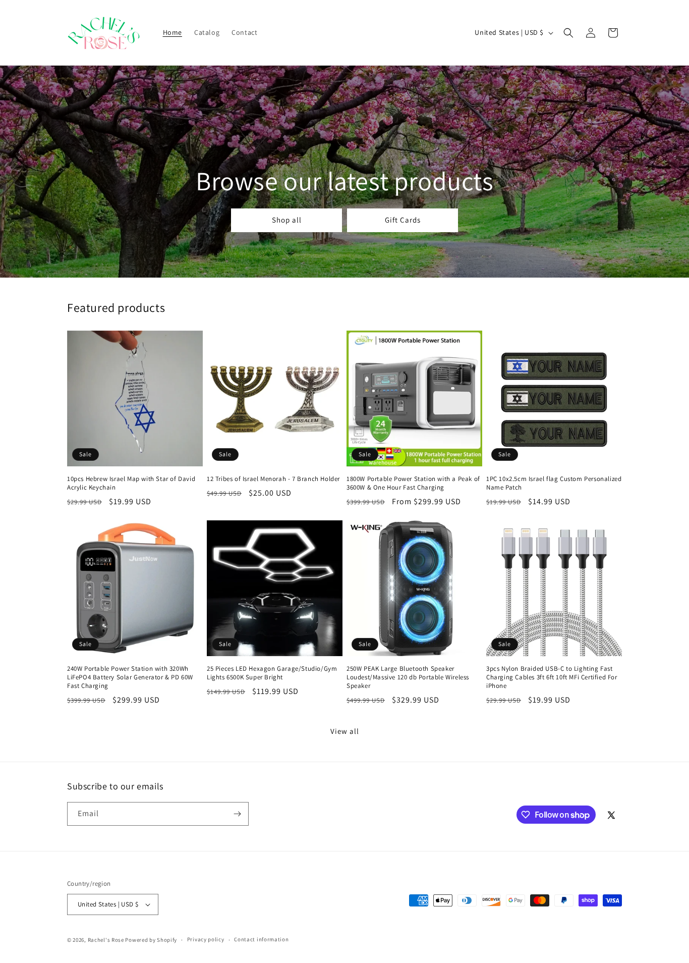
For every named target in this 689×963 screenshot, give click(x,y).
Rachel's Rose (106, 939)
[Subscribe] (237, 814)
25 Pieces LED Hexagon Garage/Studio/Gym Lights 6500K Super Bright (272, 673)
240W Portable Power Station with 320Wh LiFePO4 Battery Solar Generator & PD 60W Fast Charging (130, 677)
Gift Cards (402, 220)
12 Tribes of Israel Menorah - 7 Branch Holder (273, 479)
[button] (568, 33)
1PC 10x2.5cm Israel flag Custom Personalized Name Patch (553, 483)
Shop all (286, 220)
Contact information (261, 939)
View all (344, 731)
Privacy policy (205, 939)
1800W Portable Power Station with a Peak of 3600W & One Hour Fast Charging (413, 483)
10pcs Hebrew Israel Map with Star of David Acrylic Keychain (131, 483)
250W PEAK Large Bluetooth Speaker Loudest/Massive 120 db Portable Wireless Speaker (408, 677)
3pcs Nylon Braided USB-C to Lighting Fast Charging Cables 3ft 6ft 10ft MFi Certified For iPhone (551, 677)
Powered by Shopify (151, 939)
